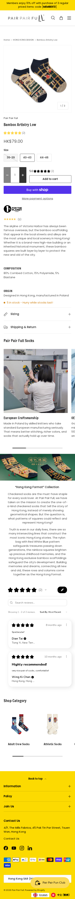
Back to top (35, 778)
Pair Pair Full (11, 118)
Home (7, 40)
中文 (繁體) (63, 895)
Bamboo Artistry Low (47, 40)
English (43, 895)
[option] (60, 895)
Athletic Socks (53, 744)
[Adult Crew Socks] (19, 724)
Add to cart (50, 179)
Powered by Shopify (35, 890)
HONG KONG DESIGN (23, 40)
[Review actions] (66, 624)
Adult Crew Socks (18, 744)
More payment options (37, 198)
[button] (46, 590)
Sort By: (44, 612)
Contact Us (11, 838)
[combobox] (40, 895)
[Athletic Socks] (53, 724)
